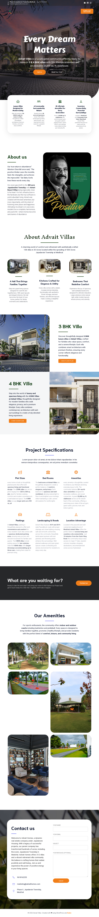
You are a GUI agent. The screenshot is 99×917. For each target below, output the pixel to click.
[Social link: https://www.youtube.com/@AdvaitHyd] (87, 2)
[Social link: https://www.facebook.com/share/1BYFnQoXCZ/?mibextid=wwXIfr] (84, 2)
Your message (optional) (62, 853)
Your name (57, 825)
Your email (57, 834)
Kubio (69, 913)
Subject (56, 843)
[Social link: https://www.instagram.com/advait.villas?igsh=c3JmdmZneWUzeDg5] (90, 2)
